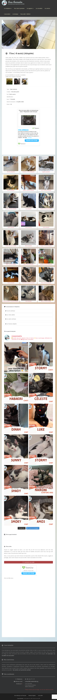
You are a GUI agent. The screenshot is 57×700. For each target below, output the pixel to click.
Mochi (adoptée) (10, 190)
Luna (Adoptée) (28, 227)
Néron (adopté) (28, 245)
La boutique (15, 14)
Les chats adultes (10, 314)
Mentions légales (32, 695)
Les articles (47, 8)
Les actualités (39, 8)
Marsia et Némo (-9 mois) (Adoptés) (11, 301)
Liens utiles (40, 695)
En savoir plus (49, 653)
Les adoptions (7, 8)
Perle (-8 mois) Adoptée (46, 282)
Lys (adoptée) (28, 208)
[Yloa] (25, 81)
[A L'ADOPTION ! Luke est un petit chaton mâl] (41, 419)
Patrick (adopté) (11, 282)
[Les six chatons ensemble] (17, 81)
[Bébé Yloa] (9, 81)
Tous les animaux (10, 311)
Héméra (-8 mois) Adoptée (46, 208)
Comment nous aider (29, 562)
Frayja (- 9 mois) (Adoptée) (46, 245)
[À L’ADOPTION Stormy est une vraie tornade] (41, 357)
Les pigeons (30, 8)
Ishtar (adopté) (11, 227)
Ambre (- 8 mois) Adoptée (28, 190)
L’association (7, 14)
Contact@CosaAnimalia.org (31, 681)
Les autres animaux (11, 319)
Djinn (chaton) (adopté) (28, 264)
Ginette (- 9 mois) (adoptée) (46, 264)
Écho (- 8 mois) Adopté (11, 264)
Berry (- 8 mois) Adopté (46, 301)
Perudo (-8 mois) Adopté (11, 245)
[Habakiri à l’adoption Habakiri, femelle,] (16, 388)
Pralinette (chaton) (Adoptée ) (28, 282)
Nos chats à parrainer (19, 8)
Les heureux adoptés (11, 324)
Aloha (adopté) (46, 227)
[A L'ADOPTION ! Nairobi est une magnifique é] (41, 480)
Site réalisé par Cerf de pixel (20, 695)
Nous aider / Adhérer (25, 14)
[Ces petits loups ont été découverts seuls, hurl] (16, 357)
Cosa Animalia (16, 2)
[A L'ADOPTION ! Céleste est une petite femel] (41, 388)
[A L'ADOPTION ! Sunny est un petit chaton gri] (16, 449)
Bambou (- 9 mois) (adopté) (28, 171)
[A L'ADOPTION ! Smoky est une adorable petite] (16, 511)
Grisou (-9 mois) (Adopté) (10, 208)
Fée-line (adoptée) (11, 171)
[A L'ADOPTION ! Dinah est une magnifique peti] (16, 419)
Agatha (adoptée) (46, 171)
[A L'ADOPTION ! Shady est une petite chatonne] (16, 480)
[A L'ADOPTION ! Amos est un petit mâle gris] (41, 511)
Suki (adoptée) (28, 301)
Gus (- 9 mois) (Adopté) (46, 190)
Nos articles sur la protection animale (22, 670)
